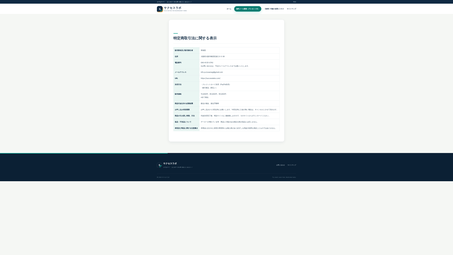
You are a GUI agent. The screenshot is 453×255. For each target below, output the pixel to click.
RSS (294, 2)
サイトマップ (291, 9)
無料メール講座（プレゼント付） (247, 9)
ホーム (229, 9)
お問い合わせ (280, 165)
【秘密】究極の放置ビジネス (274, 9)
